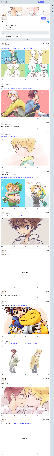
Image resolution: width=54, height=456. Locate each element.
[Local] (52, 8)
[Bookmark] (37, 79)
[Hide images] (2, 51)
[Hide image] (2, 139)
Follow (43, 18)
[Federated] (52, 11)
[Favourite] (25, 79)
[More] (48, 79)
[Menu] (48, 18)
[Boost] (14, 79)
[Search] (52, 5)
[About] (52, 16)
